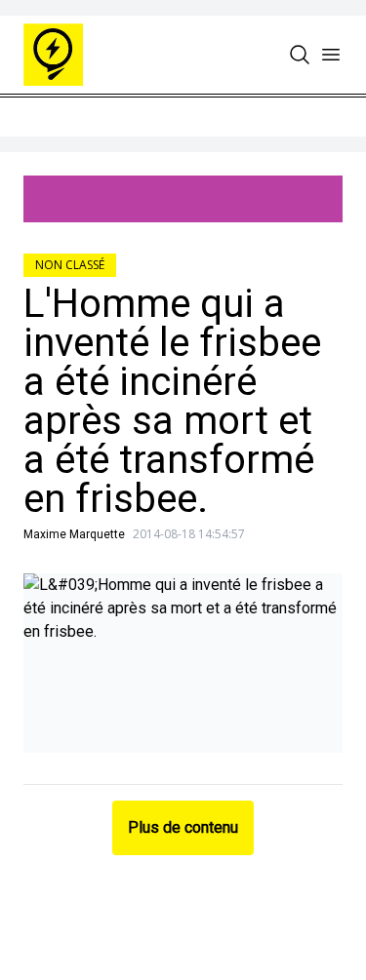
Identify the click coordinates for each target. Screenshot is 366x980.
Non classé (69, 264)
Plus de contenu (183, 827)
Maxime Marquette (74, 534)
